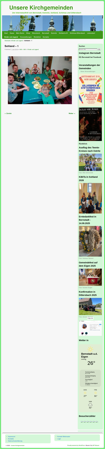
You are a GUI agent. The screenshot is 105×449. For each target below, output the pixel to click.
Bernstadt (45, 33)
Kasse (12, 33)
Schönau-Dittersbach (77, 33)
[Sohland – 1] (40, 80)
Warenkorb (36, 33)
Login (59, 439)
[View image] (90, 90)
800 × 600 (23, 49)
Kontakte (46, 37)
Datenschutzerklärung (15, 441)
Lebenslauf (91, 33)
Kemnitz (54, 33)
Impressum (11, 436)
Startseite (7, 41)
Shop (28, 33)
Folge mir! (90, 318)
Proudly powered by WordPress (76, 445)
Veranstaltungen (26, 37)
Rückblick (37, 37)
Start (6, 33)
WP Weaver (96, 445)
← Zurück (8, 113)
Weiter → (72, 113)
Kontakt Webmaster (63, 436)
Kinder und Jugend (11, 37)
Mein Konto (20, 33)
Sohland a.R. (63, 33)
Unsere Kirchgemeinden (41, 7)
